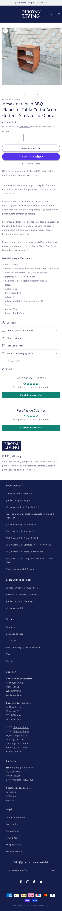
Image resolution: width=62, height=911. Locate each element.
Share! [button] (9, 369)
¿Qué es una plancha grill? (19, 500)
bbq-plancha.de (21, 731)
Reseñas (10, 661)
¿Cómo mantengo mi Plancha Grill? (23, 524)
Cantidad (6, 131)
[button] (3, 14)
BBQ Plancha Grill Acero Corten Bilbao (24, 551)
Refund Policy (12, 837)
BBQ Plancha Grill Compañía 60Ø (22, 538)
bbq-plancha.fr (20, 735)
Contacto (10, 627)
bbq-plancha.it (16, 739)
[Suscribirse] (52, 870)
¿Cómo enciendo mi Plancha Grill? (22, 507)
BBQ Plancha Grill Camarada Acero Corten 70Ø (28, 544)
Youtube (10, 800)
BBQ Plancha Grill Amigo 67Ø (20, 531)
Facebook (11, 791)
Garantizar (11, 640)
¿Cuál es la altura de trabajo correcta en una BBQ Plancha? (30, 515)
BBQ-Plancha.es (23, 906)
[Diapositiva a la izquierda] (24, 94)
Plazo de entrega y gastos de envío (23, 647)
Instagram (11, 795)
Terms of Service (14, 851)
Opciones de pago (14, 633)
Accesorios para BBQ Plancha (20, 569)
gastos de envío (24, 126)
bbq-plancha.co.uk (19, 743)
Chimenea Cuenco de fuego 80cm (22, 587)
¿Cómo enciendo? (14, 608)
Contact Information (16, 817)
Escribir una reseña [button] (31, 395)
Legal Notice (12, 824)
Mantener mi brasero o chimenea (22, 594)
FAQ (8, 654)
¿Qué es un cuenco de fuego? (20, 601)
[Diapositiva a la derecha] (37, 94)
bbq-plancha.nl (21, 727)
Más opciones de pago (31, 164)
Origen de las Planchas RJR (19, 493)
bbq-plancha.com (18, 747)
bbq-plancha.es (17, 751)
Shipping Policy (13, 844)
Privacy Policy (12, 831)
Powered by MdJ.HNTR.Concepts (38, 906)
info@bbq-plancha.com (21, 767)
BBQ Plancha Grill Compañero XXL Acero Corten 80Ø (29, 560)
